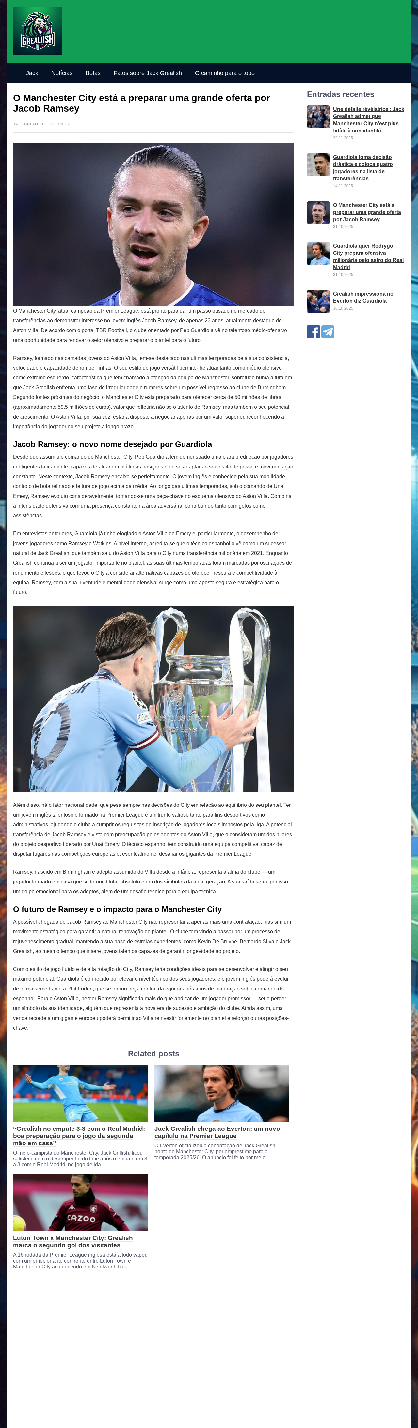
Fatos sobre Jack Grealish (148, 73)
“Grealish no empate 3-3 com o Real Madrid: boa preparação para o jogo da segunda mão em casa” (79, 1135)
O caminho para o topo (225, 73)
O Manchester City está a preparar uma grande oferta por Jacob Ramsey (367, 212)
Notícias (61, 73)
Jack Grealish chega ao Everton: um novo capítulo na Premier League (217, 1132)
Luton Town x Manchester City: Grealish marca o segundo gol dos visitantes (73, 1242)
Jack (32, 73)
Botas (93, 73)
